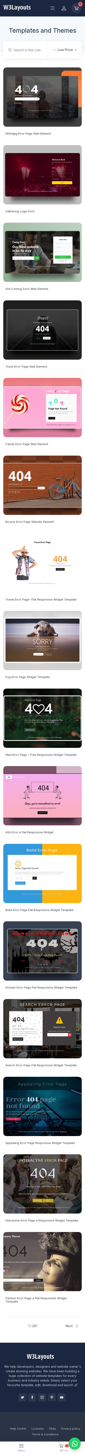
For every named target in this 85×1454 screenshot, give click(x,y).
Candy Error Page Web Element (26, 444)
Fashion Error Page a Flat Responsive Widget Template (36, 1299)
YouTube (62, 1397)
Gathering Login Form (20, 211)
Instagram (42, 1397)
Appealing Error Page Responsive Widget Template (40, 1143)
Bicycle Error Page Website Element (29, 521)
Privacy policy (70, 1428)
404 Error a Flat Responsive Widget (29, 832)
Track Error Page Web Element (26, 366)
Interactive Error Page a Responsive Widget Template (41, 1220)
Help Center (18, 1428)
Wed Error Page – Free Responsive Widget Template (41, 754)
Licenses (38, 1428)
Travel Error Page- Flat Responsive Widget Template (41, 599)
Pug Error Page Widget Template (27, 677)
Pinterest (52, 1397)
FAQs (52, 1428)
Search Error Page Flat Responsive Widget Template (41, 1065)
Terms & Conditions (45, 1434)
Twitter (22, 1397)
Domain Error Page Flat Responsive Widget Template (41, 987)
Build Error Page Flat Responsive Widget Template (39, 910)
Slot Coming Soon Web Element (26, 288)
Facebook (32, 1397)
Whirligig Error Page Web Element (28, 133)
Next (69, 1326)
